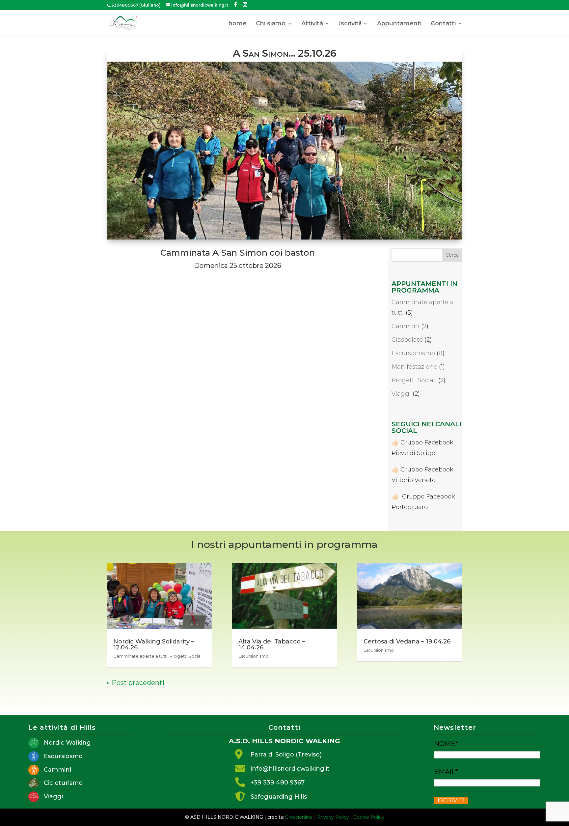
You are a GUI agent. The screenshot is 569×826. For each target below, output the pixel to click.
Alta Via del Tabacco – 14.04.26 (271, 644)
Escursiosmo (63, 756)
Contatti (443, 24)
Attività (312, 24)
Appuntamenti (399, 24)
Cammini (406, 326)
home (238, 24)
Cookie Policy (368, 817)
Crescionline (299, 817)
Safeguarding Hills (279, 796)
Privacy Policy (333, 817)
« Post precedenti (135, 683)
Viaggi (401, 393)
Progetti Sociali (414, 380)
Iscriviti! (350, 24)
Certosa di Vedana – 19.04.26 (407, 641)
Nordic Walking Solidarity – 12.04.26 (153, 644)
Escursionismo (413, 353)
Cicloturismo (63, 782)
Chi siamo (270, 24)
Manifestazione (414, 366)
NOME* (446, 744)
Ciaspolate (407, 339)
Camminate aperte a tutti (140, 656)
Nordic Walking (67, 742)
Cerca (452, 255)
